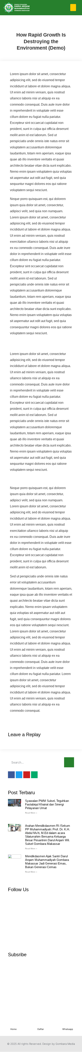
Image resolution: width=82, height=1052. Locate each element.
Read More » (31, 813)
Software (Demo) (54, 25)
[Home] (13, 1024)
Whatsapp (67, 1029)
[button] (73, 7)
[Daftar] (40, 1024)
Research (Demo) (28, 25)
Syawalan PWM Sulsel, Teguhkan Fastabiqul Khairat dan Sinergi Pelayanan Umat (47, 804)
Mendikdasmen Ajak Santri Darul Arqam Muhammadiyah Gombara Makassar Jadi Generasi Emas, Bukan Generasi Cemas (47, 861)
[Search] (69, 762)
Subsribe (17, 954)
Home (13, 1029)
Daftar (40, 1029)
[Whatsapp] (67, 1024)
